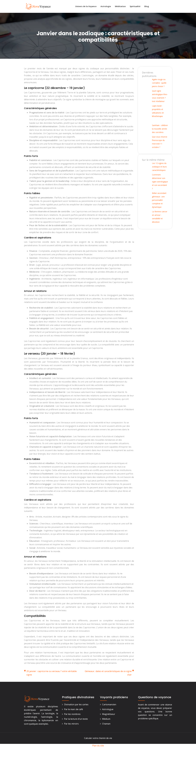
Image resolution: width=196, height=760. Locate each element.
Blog (146, 6)
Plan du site (98, 745)
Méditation (120, 6)
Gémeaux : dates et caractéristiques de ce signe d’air (108, 673)
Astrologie (106, 6)
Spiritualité (135, 6)
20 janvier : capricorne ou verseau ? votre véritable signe (51, 673)
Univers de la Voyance (86, 6)
